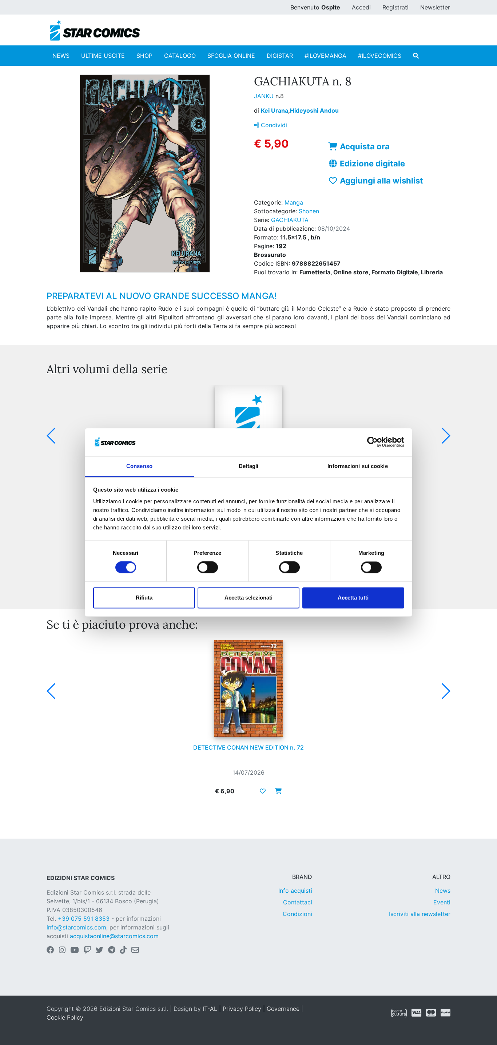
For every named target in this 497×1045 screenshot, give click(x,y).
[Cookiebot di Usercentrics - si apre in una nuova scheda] (372, 442)
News (442, 890)
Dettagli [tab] (249, 466)
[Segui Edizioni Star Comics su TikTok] (123, 950)
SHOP (144, 55)
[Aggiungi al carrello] (276, 791)
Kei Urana (275, 110)
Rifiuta (144, 597)
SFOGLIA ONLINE (231, 55)
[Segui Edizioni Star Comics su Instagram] (62, 950)
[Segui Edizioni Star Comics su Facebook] (50, 950)
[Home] (94, 30)
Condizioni (297, 913)
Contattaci (297, 902)
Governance (283, 1008)
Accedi (361, 7)
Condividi (273, 125)
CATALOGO (180, 55)
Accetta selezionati (248, 597)
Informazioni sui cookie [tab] (357, 466)
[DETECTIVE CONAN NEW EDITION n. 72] (248, 688)
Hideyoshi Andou (314, 110)
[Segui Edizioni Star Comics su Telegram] (111, 950)
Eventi (441, 902)
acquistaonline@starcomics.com (114, 936)
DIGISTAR (280, 55)
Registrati (395, 7)
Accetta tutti (353, 597)
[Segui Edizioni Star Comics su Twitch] (87, 950)
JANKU (264, 96)
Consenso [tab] (139, 466)
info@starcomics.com (76, 927)
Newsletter (435, 7)
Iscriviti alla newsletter (419, 913)
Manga (294, 202)
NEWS (60, 55)
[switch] (207, 567)
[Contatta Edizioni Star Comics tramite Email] (135, 950)
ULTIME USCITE (103, 55)
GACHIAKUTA (290, 219)
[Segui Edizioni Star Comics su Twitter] (99, 950)
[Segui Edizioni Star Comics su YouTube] (74, 950)
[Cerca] (416, 55)
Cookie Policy (65, 1017)
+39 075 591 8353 (84, 918)
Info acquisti (295, 890)
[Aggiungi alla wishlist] (262, 791)
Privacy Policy (242, 1008)
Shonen (309, 211)
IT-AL (210, 1008)
